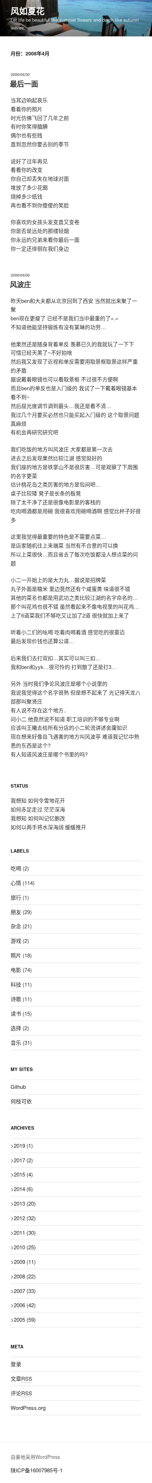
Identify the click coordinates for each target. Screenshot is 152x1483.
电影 (16, 969)
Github (18, 1086)
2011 (25, 1232)
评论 (21, 1393)
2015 (23, 1174)
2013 (25, 1203)
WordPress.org (28, 1407)
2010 (25, 1247)
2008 (25, 1276)
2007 (25, 1290)
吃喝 (16, 868)
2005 (25, 1319)
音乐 (16, 1042)
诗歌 (16, 999)
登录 (16, 1364)
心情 (16, 882)
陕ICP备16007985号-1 (37, 1470)
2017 (23, 1160)
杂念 (16, 926)
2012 (25, 1218)
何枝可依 (21, 1101)
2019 (23, 1145)
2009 (25, 1261)
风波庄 (20, 284)
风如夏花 (28, 11)
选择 (16, 1028)
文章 (21, 1378)
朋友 (16, 912)
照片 (16, 955)
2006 (25, 1305)
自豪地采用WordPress (35, 1456)
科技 (16, 984)
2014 (23, 1189)
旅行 (16, 897)
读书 (16, 1013)
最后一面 (24, 83)
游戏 (16, 940)
